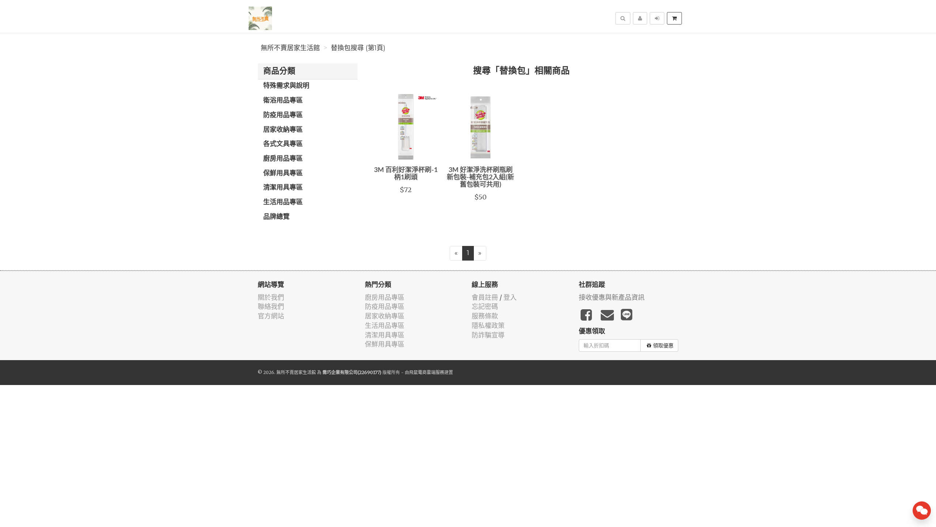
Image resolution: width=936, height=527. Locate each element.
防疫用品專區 (283, 115)
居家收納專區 (283, 130)
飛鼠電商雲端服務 (426, 372)
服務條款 (485, 316)
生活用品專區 (283, 202)
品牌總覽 (276, 217)
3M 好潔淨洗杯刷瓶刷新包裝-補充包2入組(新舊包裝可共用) (480, 177)
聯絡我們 (271, 306)
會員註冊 (485, 297)
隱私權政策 (488, 325)
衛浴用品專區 (283, 100)
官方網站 (271, 316)
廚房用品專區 (283, 159)
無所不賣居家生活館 (290, 48)
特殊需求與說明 (286, 86)
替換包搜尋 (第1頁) (358, 48)
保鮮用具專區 (283, 173)
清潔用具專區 (283, 187)
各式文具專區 (283, 144)
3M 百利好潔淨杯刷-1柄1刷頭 (406, 174)
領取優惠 (663, 345)
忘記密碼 (485, 306)
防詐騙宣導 (488, 335)
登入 (510, 297)
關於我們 (271, 297)
